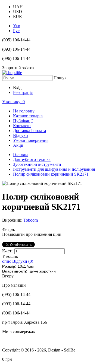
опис (7, 261)
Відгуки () (22, 261)
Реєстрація (23, 92)
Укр (16, 25)
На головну (24, 111)
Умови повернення (30, 140)
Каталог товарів (28, 116)
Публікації (23, 120)
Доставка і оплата (29, 130)
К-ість (8, 251)
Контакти (22, 125)
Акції (18, 145)
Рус (16, 30)
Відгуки (20, 135)
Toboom (30, 220)
